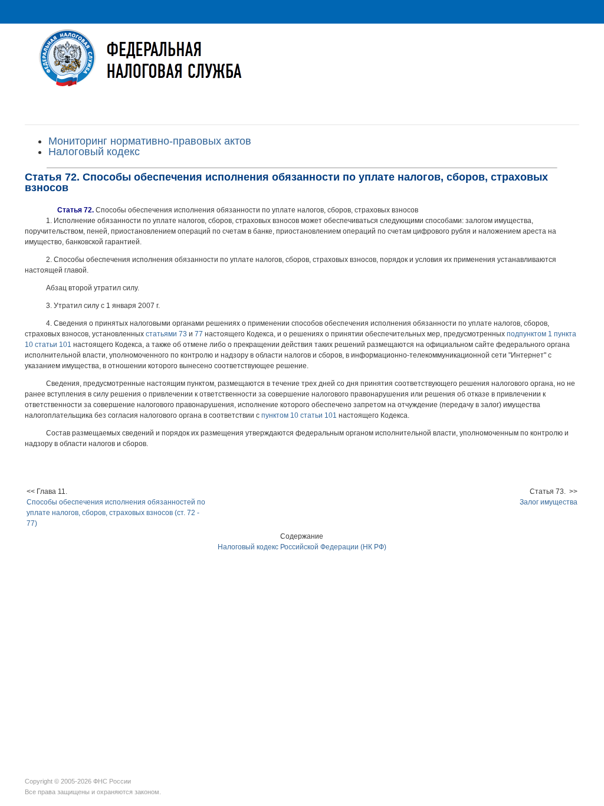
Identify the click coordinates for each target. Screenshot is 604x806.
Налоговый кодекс (94, 152)
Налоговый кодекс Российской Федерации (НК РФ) (302, 547)
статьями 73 (166, 334)
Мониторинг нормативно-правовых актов (149, 141)
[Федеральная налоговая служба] (302, 67)
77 (199, 334)
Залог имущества (548, 502)
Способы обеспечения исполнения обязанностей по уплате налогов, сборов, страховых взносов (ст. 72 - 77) (116, 512)
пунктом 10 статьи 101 (299, 415)
